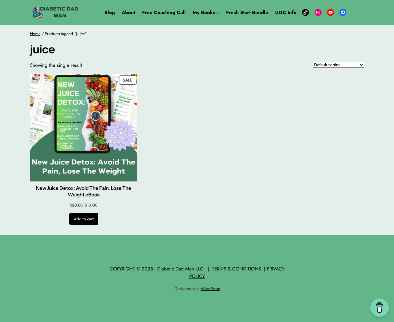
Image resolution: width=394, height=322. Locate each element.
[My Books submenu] (217, 12)
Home (35, 34)
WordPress (210, 288)
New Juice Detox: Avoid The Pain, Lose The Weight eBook (83, 191)
